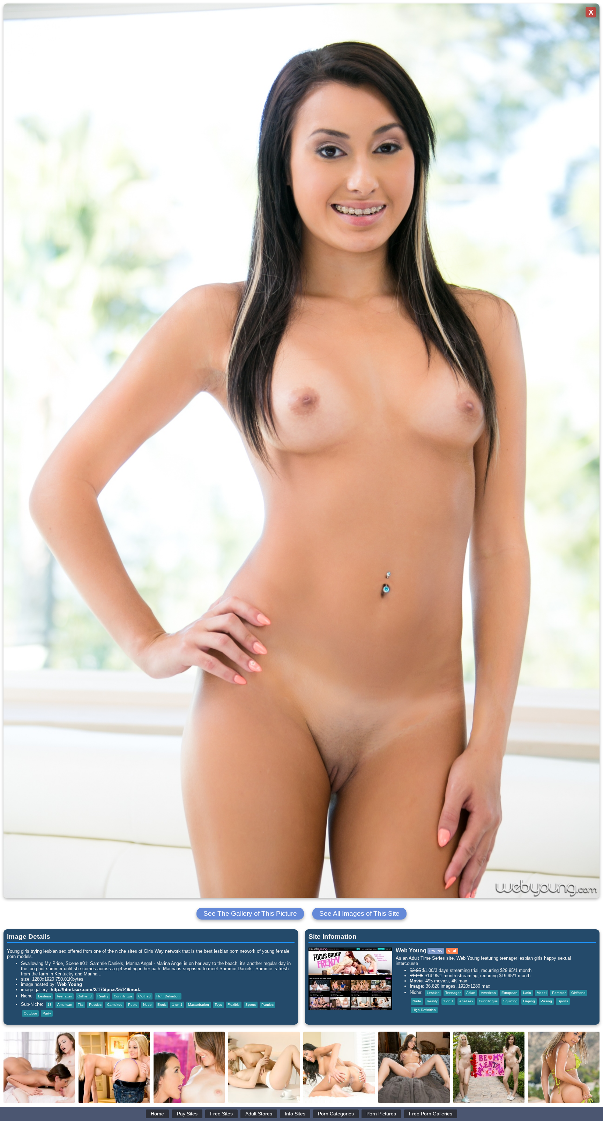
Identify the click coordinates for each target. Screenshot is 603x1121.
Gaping (529, 1001)
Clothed (144, 996)
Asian (470, 993)
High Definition (168, 996)
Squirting (510, 1001)
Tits (80, 1004)
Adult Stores (258, 1113)
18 (49, 1004)
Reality (102, 996)
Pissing (546, 1001)
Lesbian (44, 996)
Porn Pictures (381, 1113)
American (64, 1004)
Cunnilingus (123, 996)
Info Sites (295, 1113)
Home (157, 1113)
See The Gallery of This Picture (250, 913)
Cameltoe (114, 1004)
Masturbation (198, 1004)
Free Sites (221, 1113)
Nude (147, 1004)
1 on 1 (177, 1004)
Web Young (69, 984)
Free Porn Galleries (430, 1113)
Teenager (64, 996)
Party (47, 1013)
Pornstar (559, 993)
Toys (218, 1004)
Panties (267, 1004)
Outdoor (30, 1013)
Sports (250, 1004)
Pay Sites (187, 1113)
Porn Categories (336, 1113)
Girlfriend (84, 996)
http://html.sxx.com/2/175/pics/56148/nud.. (96, 989)
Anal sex (466, 1001)
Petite (132, 1004)
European (509, 993)
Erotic (161, 1004)
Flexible (234, 1004)
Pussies (95, 1004)
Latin (527, 993)
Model (541, 993)
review (435, 950)
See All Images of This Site (359, 913)
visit (452, 950)
